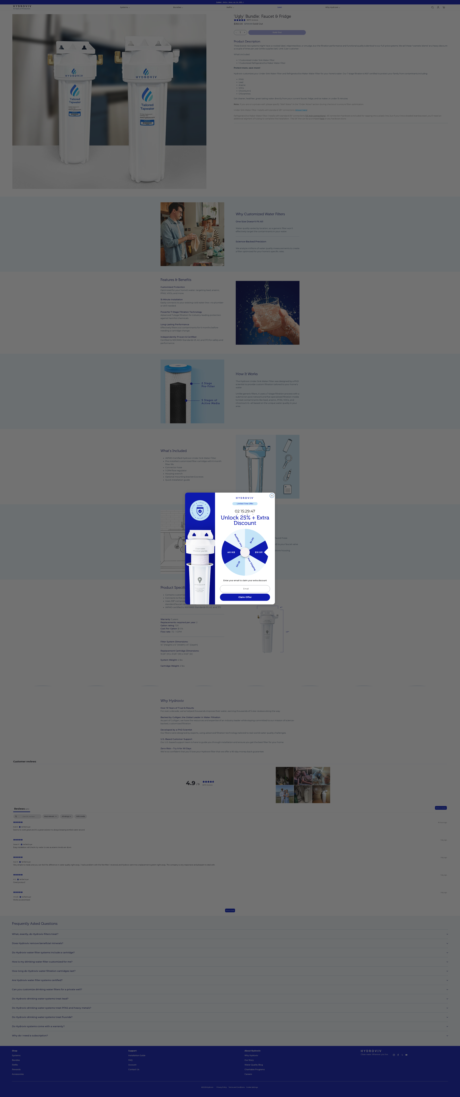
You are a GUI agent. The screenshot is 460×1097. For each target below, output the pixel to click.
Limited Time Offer (245, 504)
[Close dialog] (272, 496)
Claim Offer (245, 597)
